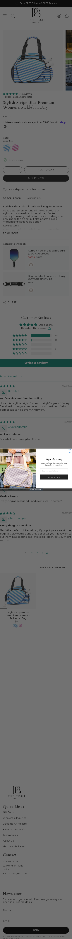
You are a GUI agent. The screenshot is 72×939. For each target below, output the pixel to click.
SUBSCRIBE (54, 477)
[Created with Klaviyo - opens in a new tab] (36, 489)
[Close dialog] (69, 451)
